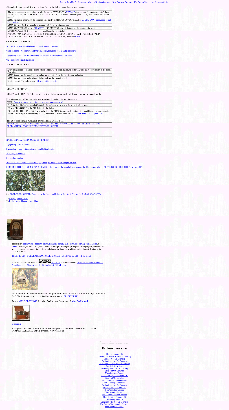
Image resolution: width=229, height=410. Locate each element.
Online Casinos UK (114, 354)
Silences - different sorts (46, 81)
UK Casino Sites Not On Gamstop (114, 404)
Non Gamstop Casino (160, 2)
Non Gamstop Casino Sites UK (114, 375)
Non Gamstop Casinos (122, 2)
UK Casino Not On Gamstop (114, 380)
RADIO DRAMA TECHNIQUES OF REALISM (27, 140)
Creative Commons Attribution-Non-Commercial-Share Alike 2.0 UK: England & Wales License (57, 264)
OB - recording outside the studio (20, 60)
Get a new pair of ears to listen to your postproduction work (38, 102)
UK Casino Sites (141, 2)
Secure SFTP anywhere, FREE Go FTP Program (115, 343)
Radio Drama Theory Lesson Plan (23, 201)
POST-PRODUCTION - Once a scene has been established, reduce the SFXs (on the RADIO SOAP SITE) (55, 194)
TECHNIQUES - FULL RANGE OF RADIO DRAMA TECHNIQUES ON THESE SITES (51, 256)
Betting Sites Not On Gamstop (73, 2)
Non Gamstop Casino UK (114, 383)
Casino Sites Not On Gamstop (114, 361)
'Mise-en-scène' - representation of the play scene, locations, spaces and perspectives (41, 51)
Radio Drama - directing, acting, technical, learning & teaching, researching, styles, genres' (59, 244)
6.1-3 (77, 36)
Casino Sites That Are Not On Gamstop (114, 356)
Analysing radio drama (15, 153)
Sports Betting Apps (114, 366)
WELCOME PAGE (28, 301)
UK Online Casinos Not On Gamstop (114, 363)
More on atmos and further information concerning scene (115, 342)
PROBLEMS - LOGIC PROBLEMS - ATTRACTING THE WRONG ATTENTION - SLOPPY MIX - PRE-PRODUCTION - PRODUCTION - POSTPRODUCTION (54, 125)
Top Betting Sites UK (114, 399)
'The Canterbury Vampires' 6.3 (89, 113)
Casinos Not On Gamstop (99, 2)
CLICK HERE (71, 296)
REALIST (70, 12)
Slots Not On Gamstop (114, 371)
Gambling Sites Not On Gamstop (114, 368)
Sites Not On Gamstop (114, 378)
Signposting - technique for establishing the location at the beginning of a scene (39, 55)
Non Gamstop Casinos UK (114, 387)
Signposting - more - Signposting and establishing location (30, 149)
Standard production (14, 158)
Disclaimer (16, 324)
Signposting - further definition (19, 144)
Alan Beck (55, 263)
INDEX (15, 246)
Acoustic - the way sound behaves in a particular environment (32, 46)
